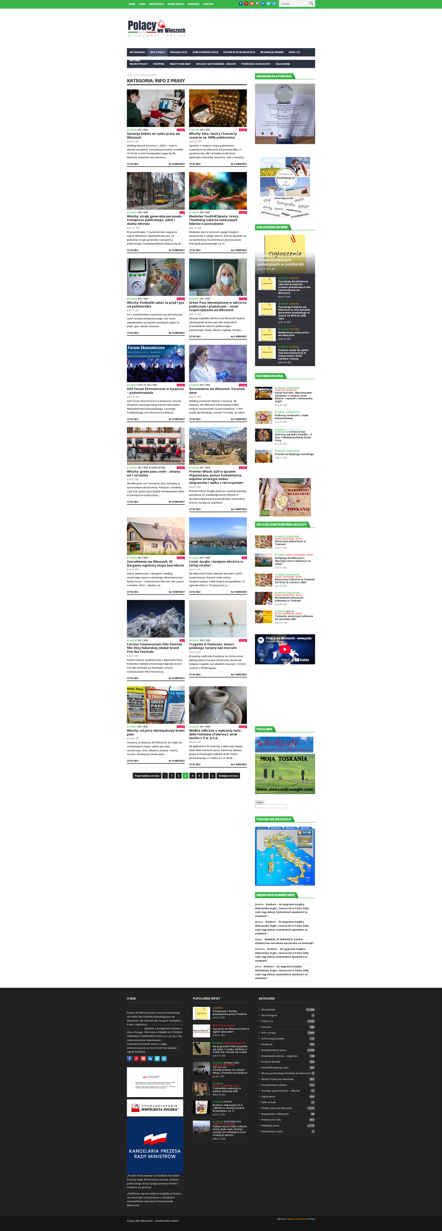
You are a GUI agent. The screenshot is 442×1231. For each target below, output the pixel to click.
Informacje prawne (272, 52)
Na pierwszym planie (157, 468)
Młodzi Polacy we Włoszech (277, 1079)
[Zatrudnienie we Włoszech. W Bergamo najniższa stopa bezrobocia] (156, 536)
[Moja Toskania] (285, 793)
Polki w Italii (268, 1102)
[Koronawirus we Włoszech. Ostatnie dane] (218, 363)
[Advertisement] (281, 698)
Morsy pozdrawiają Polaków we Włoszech (286, 1073)
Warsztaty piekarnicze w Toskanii (290, 543)
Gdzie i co (294, 52)
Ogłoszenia (283, 63)
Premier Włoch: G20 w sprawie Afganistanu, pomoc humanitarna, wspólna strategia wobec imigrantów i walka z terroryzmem (216, 477)
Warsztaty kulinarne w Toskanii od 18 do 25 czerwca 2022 (295, 581)
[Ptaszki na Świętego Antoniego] (263, 456)
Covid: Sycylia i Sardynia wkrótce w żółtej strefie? (216, 563)
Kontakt (208, 4)
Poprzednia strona (147, 775)
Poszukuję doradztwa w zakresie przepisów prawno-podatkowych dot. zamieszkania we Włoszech (294, 287)
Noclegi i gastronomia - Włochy (288, 539)
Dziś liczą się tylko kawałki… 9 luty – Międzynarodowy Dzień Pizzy (293, 437)
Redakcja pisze (179, 52)
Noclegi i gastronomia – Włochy (216, 63)
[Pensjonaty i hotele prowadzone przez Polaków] (201, 1013)
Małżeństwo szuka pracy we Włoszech (293, 334)
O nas (142, 4)
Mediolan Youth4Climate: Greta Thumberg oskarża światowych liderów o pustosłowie (213, 220)
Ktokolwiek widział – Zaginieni (279, 1056)
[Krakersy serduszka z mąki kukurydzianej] (263, 417)
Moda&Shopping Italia (275, 1067)
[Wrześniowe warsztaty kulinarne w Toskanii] (263, 598)
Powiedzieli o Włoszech (255, 63)
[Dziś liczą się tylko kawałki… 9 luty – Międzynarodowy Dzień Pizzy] (263, 435)
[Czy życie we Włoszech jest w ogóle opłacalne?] (201, 1030)
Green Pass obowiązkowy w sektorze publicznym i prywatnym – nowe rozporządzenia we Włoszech (218, 306)
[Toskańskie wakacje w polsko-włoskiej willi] (201, 1088)
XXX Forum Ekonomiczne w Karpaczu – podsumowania (155, 391)
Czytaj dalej (132, 163)
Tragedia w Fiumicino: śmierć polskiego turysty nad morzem (213, 646)
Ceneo (259, 802)
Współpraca (156, 4)
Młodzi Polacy (139, 63)
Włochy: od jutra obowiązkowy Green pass (156, 732)
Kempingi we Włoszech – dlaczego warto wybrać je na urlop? (293, 560)
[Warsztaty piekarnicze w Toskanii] (263, 541)
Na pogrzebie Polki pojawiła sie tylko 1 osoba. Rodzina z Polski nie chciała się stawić (230, 1049)
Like (182, 130)
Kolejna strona (228, 775)
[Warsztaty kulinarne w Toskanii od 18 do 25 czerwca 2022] (263, 580)
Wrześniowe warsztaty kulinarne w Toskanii (289, 599)
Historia (266, 1027)
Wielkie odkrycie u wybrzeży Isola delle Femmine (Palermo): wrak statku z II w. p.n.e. (215, 734)
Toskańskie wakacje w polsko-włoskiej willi (227, 1090)
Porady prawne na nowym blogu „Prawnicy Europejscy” (230, 1071)
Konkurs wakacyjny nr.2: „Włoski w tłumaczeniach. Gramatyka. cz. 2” (229, 1107)
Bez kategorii (269, 1015)
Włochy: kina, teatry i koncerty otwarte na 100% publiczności (213, 135)
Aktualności (137, 52)
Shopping (158, 63)
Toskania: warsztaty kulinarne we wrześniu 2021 (294, 617)
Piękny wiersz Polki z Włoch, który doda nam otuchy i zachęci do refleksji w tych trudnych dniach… (230, 1131)
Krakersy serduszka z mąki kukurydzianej (291, 417)
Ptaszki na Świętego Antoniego (294, 454)
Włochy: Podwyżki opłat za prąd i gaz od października (155, 304)
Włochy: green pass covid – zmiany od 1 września (153, 473)
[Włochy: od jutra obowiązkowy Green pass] (156, 705)
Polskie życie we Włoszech (239, 52)
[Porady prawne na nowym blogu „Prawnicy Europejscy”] (201, 1068)
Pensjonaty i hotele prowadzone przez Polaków (230, 1012)
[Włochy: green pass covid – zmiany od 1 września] (156, 446)
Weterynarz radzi (271, 1131)
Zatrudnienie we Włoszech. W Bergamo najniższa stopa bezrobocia (155, 563)
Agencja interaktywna (297, 1219)
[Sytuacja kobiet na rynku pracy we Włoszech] (156, 108)
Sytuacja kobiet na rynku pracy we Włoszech (153, 135)
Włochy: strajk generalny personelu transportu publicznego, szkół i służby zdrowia (154, 220)
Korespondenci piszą (205, 52)
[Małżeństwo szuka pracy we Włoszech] (267, 334)
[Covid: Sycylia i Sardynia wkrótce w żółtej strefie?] (218, 536)
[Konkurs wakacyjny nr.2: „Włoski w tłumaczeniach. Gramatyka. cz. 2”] (201, 1107)
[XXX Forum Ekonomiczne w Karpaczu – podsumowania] (156, 363)
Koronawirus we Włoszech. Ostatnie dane (217, 391)
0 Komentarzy (178, 163)
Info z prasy (157, 52)
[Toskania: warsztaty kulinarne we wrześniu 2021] (263, 616)
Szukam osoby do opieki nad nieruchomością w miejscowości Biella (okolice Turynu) (293, 354)
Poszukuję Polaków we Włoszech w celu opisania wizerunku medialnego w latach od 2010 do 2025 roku (294, 312)
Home (132, 4)
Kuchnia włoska (139, 72)
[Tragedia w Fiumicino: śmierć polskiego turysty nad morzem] (218, 619)
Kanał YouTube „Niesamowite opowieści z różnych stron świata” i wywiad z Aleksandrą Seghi (293, 397)
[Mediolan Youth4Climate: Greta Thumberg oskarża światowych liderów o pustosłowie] (218, 191)
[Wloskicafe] (284, 751)
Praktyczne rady (180, 63)
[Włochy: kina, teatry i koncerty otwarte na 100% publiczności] (218, 108)
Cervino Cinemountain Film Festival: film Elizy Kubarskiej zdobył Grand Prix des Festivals (154, 648)
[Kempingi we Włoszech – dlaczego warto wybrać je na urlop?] (263, 560)
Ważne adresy (175, 4)
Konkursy (194, 4)
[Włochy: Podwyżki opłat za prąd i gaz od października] (156, 277)
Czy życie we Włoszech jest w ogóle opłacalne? (231, 1030)
